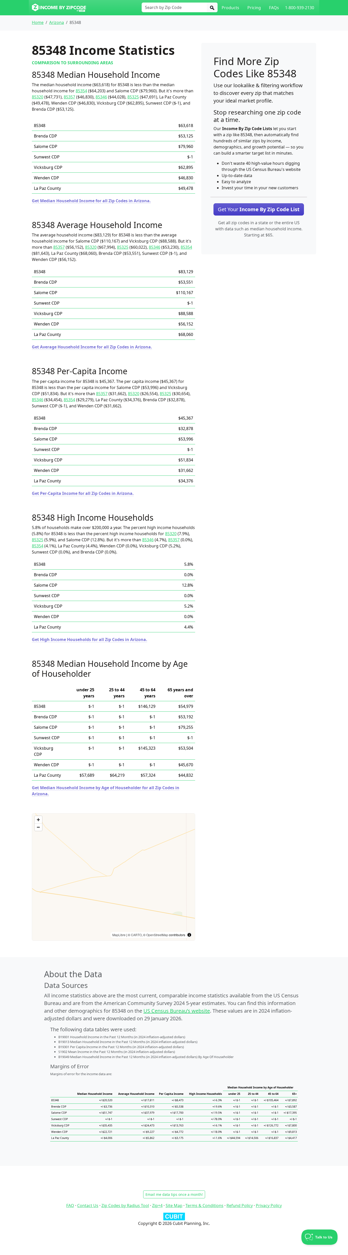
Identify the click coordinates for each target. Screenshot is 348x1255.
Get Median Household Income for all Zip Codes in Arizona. (91, 201)
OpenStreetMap (157, 935)
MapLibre (119, 935)
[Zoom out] (38, 827)
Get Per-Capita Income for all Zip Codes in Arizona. (83, 493)
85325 (133, 97)
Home (38, 22)
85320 (37, 97)
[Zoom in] (38, 819)
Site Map (174, 1205)
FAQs (274, 7)
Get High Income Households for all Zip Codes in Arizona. (89, 639)
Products (230, 7)
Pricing (254, 7)
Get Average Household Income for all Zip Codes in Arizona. (92, 347)
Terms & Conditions (204, 1205)
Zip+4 (157, 1205)
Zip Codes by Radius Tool (125, 1205)
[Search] (212, 7)
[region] (113, 876)
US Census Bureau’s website (176, 1010)
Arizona (56, 22)
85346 (101, 97)
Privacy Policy (269, 1205)
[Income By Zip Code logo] (59, 7)
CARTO (136, 935)
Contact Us (87, 1205)
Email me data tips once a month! (174, 1194)
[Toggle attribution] (189, 935)
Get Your (259, 209)
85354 (81, 91)
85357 (69, 97)
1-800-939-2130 (299, 7)
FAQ (70, 1205)
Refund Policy (239, 1205)
